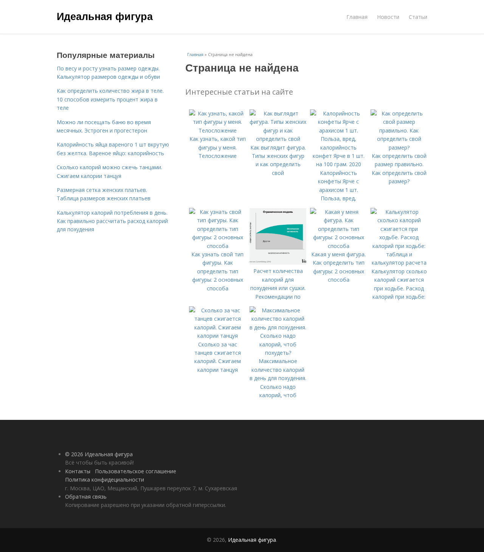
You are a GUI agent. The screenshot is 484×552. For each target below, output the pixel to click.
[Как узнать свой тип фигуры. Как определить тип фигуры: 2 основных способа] (217, 245)
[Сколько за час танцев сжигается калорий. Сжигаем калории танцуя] (217, 335)
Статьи (418, 16)
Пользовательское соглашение (135, 471)
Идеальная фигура (105, 16)
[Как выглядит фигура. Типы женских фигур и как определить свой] (278, 138)
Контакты (77, 471)
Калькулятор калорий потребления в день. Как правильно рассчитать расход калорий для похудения (112, 221)
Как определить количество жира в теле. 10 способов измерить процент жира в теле (110, 99)
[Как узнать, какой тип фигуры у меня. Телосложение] (217, 130)
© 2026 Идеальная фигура (99, 454)
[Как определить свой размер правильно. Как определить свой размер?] (399, 147)
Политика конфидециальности (104, 479)
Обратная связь (86, 496)
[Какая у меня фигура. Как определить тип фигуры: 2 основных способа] (338, 245)
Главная (357, 16)
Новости (388, 16)
